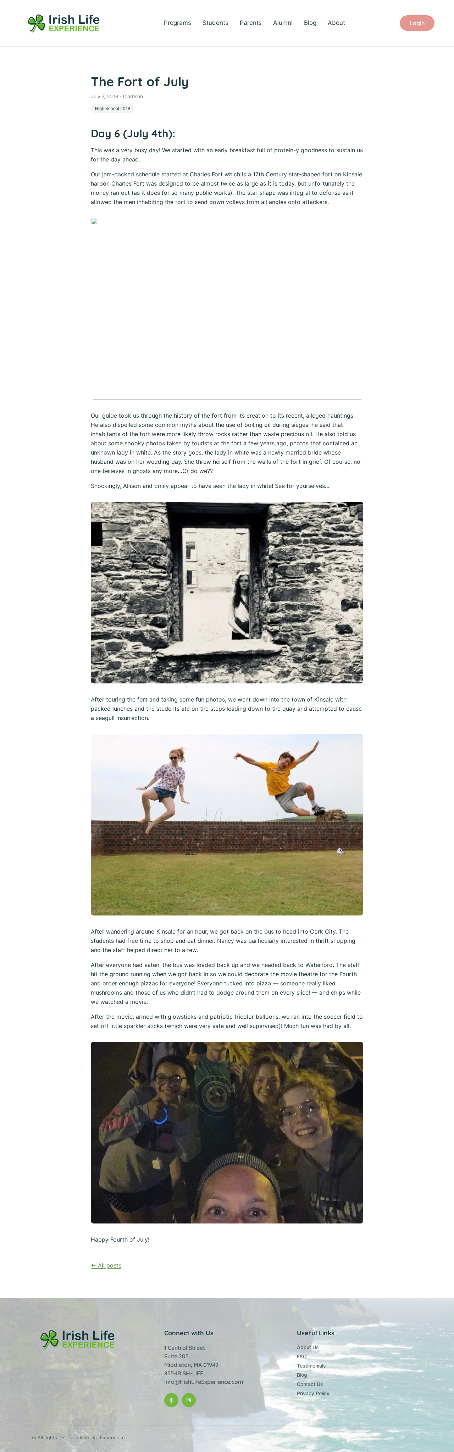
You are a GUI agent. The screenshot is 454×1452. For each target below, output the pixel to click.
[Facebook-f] (171, 1400)
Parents (251, 22)
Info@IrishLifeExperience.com (203, 1381)
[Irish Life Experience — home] (64, 23)
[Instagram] (189, 1400)
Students (215, 22)
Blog (310, 22)
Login (417, 23)
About (336, 22)
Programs (177, 22)
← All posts (106, 1265)
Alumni (283, 22)
